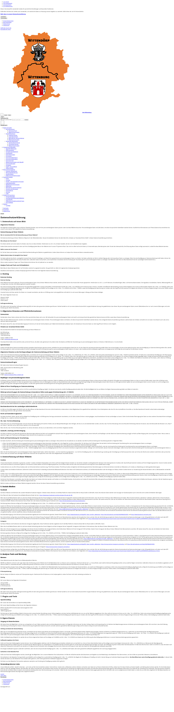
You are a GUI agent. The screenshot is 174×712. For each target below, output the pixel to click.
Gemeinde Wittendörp (12, 141)
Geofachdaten (10, 174)
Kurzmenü (6, 209)
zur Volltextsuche (7, 6)
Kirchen (8, 192)
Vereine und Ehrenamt (12, 189)
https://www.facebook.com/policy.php (141, 514)
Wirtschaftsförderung (11, 172)
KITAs (7, 178)
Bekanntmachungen (14, 132)
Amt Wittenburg (10, 129)
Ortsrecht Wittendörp (12, 159)
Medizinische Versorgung (12, 184)
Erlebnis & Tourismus (9, 195)
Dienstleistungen (10, 154)
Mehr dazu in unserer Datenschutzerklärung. (13, 14)
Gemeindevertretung (14, 142)
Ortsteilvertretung (13, 144)
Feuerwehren (9, 190)
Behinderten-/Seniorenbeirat (16, 138)
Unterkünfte (9, 199)
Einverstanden (4, 18)
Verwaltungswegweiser (12, 151)
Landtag (8, 205)
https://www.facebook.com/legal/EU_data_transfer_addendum (83, 514)
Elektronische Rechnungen (13, 175)
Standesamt (9, 153)
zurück (2, 674)
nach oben (3, 675)
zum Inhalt (6, 2)
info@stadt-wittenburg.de (11, 339)
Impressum (6, 25)
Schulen (8, 180)
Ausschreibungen (10, 163)
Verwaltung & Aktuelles (9, 147)
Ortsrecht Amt (10, 160)
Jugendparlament (13, 136)
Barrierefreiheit (7, 22)
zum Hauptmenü (7, 3)
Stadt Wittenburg (10, 133)
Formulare (9, 156)
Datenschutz (6, 24)
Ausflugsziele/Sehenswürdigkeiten (15, 198)
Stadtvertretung (13, 135)
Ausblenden (3, 16)
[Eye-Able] (2, 114)
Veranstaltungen (10, 196)
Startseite (5, 208)
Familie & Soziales (8, 177)
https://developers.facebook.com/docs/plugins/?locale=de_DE (55, 495)
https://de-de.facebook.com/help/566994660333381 (114, 514)
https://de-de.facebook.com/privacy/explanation (72, 501)
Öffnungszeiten (10, 150)
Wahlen (5, 204)
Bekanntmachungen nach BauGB (14, 162)
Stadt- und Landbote (11, 166)
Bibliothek (8, 186)
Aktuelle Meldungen (11, 148)
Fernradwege (9, 202)
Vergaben (8, 165)
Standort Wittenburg (11, 171)
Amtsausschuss (13, 131)
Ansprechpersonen (8, 21)
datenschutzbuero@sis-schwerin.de (13, 374)
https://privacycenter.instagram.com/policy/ (112, 544)
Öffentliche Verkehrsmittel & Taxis (15, 201)
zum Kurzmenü (7, 5)
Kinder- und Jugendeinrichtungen (15, 181)
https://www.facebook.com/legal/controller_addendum (73, 509)
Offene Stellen (9, 168)
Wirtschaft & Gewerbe (9, 169)
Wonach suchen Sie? (6, 119)
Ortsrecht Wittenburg (11, 157)
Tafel (7, 193)
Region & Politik (7, 128)
